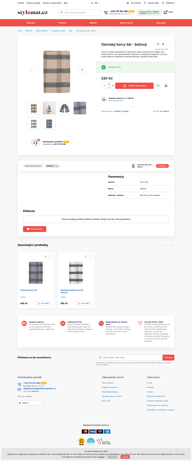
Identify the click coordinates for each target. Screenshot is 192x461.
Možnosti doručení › (116, 101)
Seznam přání (153, 3)
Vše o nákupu (108, 383)
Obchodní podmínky (156, 396)
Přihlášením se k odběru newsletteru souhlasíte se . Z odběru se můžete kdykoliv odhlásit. (133, 364)
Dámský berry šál (28, 290)
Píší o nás (106, 401)
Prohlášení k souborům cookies (160, 410)
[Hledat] (62, 13)
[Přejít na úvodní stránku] (33, 12)
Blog (65, 3)
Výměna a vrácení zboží (52, 3)
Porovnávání (136, 3)
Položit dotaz (36, 229)
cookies (101, 457)
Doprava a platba (33, 3)
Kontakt (21, 3)
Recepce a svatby (58, 31)
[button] (82, 70)
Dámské (29, 31)
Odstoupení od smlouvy (157, 405)
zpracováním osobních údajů (144, 363)
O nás (149, 383)
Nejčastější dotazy (110, 392)
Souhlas (125, 457)
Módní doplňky (42, 31)
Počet (104, 86)
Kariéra (150, 392)
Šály (70, 31)
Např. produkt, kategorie (75, 12)
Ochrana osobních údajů (157, 401)
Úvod (20, 31)
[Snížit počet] (109, 87)
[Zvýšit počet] (109, 84)
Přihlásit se (170, 3)
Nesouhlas (112, 457)
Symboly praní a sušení (112, 396)
